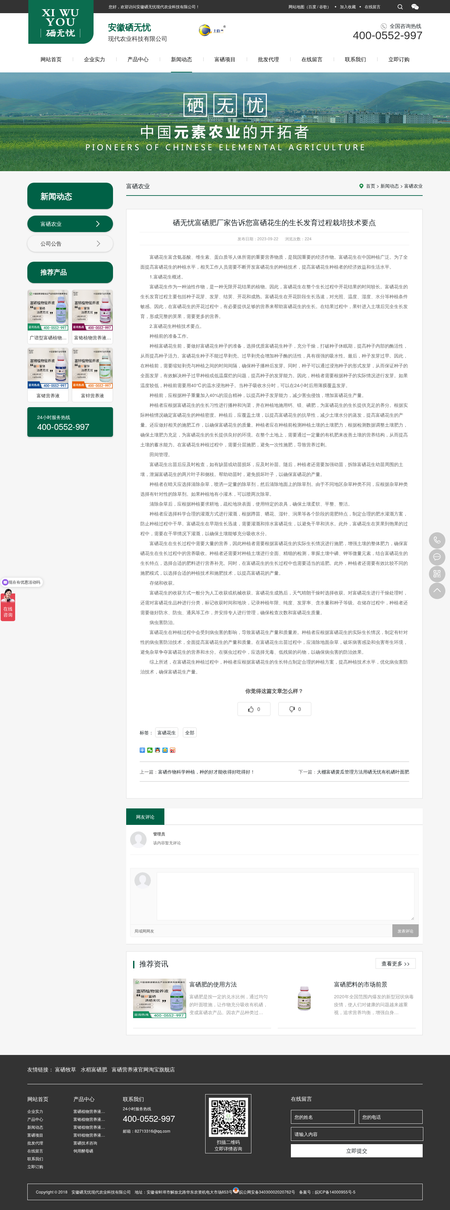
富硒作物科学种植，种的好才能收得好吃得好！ (206, 771)
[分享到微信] (150, 750)
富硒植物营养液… (89, 1111)
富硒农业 (51, 223)
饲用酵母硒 (83, 1150)
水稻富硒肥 (94, 1069)
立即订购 (398, 59)
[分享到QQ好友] (157, 750)
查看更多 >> (395, 963)
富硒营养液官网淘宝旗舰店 (143, 1069)
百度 (312, 6)
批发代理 (268, 59)
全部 (189, 732)
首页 (370, 185)
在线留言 (372, 6)
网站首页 (51, 59)
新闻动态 (181, 59)
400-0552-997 (437, 540)
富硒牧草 (65, 1069)
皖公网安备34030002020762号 (267, 1192)
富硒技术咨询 (85, 1142)
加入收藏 (348, 6)
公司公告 (51, 243)
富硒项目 (225, 59)
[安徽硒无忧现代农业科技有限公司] (61, 24)
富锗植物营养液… (89, 1127)
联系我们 (355, 59)
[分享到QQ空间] (165, 750)
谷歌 (323, 6)
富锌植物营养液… (89, 1135)
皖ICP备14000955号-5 (335, 1192)
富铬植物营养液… (89, 1119)
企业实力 (94, 59)
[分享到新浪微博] (173, 750)
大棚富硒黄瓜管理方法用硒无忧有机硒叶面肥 (363, 771)
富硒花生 (166, 732)
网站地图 (296, 6)
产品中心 (138, 59)
